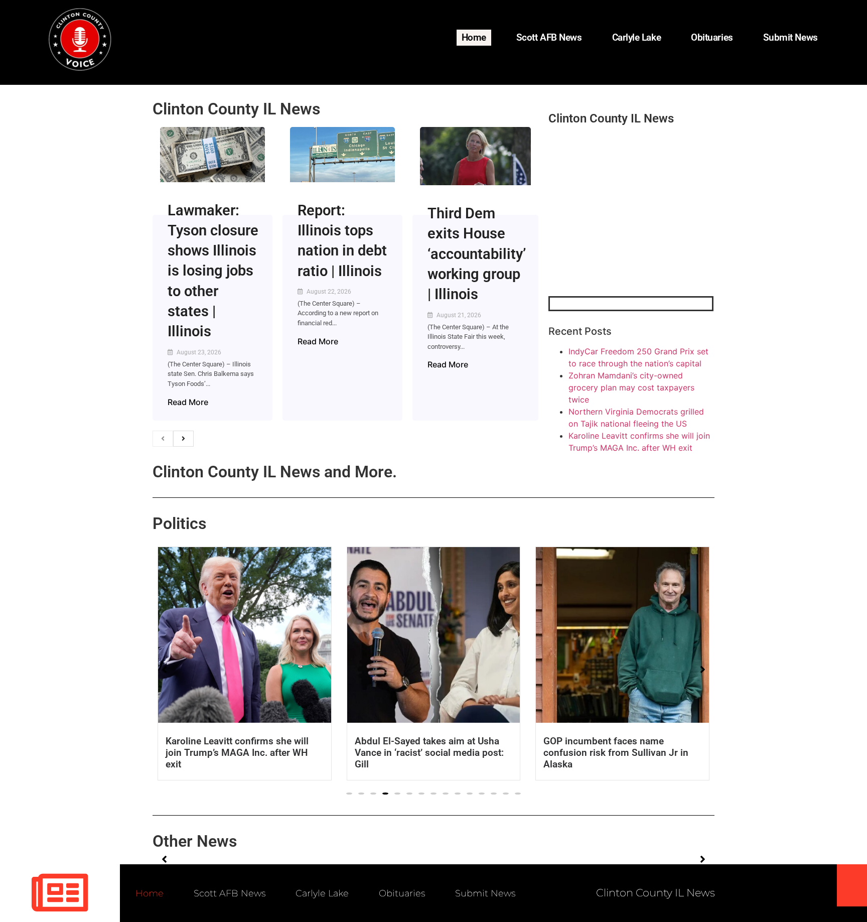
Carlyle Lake (636, 37)
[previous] (163, 439)
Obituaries (712, 37)
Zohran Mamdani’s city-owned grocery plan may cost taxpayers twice (631, 387)
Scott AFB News (549, 37)
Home (474, 37)
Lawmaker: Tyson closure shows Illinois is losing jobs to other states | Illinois (213, 271)
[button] (349, 794)
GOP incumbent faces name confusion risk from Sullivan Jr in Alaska (615, 752)
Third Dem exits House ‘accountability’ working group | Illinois (476, 254)
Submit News (790, 37)
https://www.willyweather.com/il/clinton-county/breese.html (623, 244)
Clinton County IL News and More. (275, 471)
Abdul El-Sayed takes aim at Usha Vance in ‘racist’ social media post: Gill (429, 752)
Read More (188, 402)
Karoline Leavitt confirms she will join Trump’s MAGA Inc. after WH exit (237, 752)
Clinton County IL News (236, 108)
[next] (183, 439)
